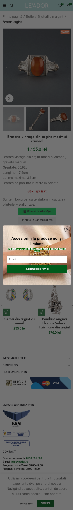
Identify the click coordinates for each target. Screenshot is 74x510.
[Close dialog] (67, 229)
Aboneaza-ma (37, 268)
